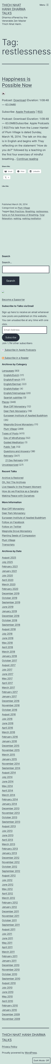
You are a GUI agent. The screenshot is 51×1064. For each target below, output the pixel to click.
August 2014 (9, 772)
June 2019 (7, 606)
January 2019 (9, 611)
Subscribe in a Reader (16, 358)
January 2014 (9, 803)
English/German (12, 384)
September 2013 (11, 821)
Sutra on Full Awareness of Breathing (20, 215)
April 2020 (7, 580)
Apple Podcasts (25, 111)
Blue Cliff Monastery (15, 406)
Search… (7, 262)
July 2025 (7, 562)
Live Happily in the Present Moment (21, 486)
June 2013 (7, 835)
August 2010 (9, 983)
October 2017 (9, 660)
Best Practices (17, 211)
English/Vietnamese (14, 393)
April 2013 (7, 839)
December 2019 (10, 593)
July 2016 (7, 718)
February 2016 (10, 736)
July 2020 (7, 575)
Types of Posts (10, 433)
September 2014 (11, 768)
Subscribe (10, 337)
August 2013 (9, 826)
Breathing (30, 211)
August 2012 (9, 875)
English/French (12, 379)
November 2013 (11, 813)
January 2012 (9, 907)
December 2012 (10, 857)
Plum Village (24, 207)
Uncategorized (10, 464)
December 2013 (10, 808)
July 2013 (7, 830)
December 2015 (10, 745)
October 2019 (9, 598)
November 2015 (11, 750)
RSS (40, 111)
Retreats (8, 455)
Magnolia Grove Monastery (19, 424)
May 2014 (7, 786)
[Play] (3, 93)
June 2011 (7, 938)
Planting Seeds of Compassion (19, 535)
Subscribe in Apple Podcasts (20, 350)
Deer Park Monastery (15, 411)
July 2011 (7, 933)
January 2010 (9, 1010)
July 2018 (7, 633)
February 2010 (10, 1005)
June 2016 (7, 723)
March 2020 (8, 584)
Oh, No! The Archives (14, 482)
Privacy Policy (9, 1046)
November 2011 (10, 916)
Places (5, 402)
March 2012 (8, 898)
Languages (8, 370)
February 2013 (10, 848)
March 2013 (8, 844)
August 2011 (8, 929)
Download (19, 100)
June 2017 (7, 674)
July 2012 (7, 880)
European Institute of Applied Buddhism (26, 415)
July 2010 (7, 987)
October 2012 (9, 866)
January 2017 (9, 696)
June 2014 (7, 781)
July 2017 (7, 669)
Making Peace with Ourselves (18, 495)
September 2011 (11, 924)
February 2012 (10, 902)
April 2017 (7, 683)
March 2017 (8, 687)
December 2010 (10, 965)
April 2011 (7, 947)
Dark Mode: (39, 1060)
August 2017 (9, 665)
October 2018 (9, 620)
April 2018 (7, 647)
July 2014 (7, 777)
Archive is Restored (12, 477)
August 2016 (9, 714)
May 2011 (7, 942)
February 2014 (10, 799)
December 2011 (10, 911)
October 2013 (9, 817)
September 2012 (11, 871)
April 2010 (7, 1001)
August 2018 (9, 629)
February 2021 (10, 566)
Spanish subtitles (13, 397)
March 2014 (8, 795)
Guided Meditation (14, 442)
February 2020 (10, 588)
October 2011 (9, 920)
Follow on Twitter (11, 526)
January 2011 (9, 960)
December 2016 (10, 701)
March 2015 (8, 754)
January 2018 (9, 656)
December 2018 (10, 615)
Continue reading (27, 158)
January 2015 (9, 759)
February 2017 (10, 692)
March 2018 (8, 651)
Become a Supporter (13, 299)
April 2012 (7, 893)
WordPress (31, 1052)
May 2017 (7, 678)
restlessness (42, 211)
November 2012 (11, 862)
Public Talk (9, 446)
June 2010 (7, 992)
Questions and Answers (17, 451)
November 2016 (11, 705)
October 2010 (9, 974)
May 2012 (7, 889)
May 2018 (7, 642)
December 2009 (11, 1014)
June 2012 (7, 884)
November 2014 (11, 763)
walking (17, 218)
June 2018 (7, 638)
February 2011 (9, 956)
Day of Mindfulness (14, 438)
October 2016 (9, 709)
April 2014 (7, 790)
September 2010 (11, 978)
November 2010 (11, 969)
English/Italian (11, 388)
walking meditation (31, 218)
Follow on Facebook (13, 522)
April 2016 (7, 727)
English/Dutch (11, 375)
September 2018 (11, 624)
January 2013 (9, 853)
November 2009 (11, 1018)
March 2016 (8, 732)
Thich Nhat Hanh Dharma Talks (14, 9)
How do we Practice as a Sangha (20, 491)
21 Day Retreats (14, 460)
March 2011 (8, 951)
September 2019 (11, 602)
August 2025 (9, 557)
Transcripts (8, 544)
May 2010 (7, 996)
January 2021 (9, 571)
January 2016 (9, 741)
